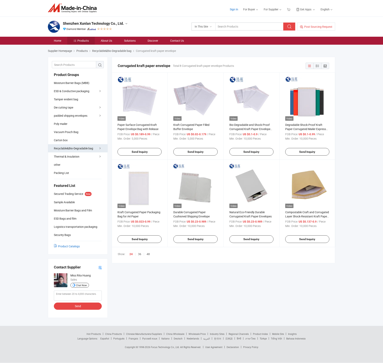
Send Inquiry (140, 151)
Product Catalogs (69, 246)
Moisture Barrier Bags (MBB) (71, 83)
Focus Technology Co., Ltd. (165, 347)
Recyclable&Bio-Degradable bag (73, 148)
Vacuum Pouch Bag (66, 132)
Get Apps (305, 9)
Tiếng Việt (276, 338)
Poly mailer (60, 124)
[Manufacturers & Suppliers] (73, 8)
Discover (153, 40)
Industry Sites (217, 333)
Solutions (130, 40)
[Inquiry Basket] (289, 9)
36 (139, 254)
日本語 (229, 338)
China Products (113, 333)
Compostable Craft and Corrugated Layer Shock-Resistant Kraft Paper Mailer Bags (307, 216)
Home (57, 40)
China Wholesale (175, 333)
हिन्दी (239, 338)
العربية (206, 338)
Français (133, 338)
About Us (106, 40)
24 (131, 254)
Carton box (61, 140)
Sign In (234, 9)
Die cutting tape (63, 107)
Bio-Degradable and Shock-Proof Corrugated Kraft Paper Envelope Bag (249, 129)
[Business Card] (100, 267)
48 (148, 254)
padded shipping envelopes (70, 115)
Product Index (260, 333)
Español (104, 338)
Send (78, 306)
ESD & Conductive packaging (71, 91)
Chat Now (81, 285)
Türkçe (263, 338)
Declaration (233, 347)
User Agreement (213, 347)
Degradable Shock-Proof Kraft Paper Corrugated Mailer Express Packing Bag (305, 129)
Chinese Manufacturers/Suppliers (144, 333)
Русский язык (149, 338)
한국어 (217, 338)
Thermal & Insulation (66, 156)
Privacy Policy (250, 347)
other (57, 165)
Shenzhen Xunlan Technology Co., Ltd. (93, 23)
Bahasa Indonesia (296, 338)
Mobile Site (278, 333)
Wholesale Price (197, 333)
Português (118, 338)
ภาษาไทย (250, 338)
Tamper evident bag (66, 99)
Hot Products (94, 333)
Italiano (165, 338)
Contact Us (177, 40)
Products (83, 40)
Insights (292, 333)
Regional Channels (239, 333)
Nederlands (193, 338)
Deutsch (178, 338)
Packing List (61, 173)
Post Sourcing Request (318, 27)
